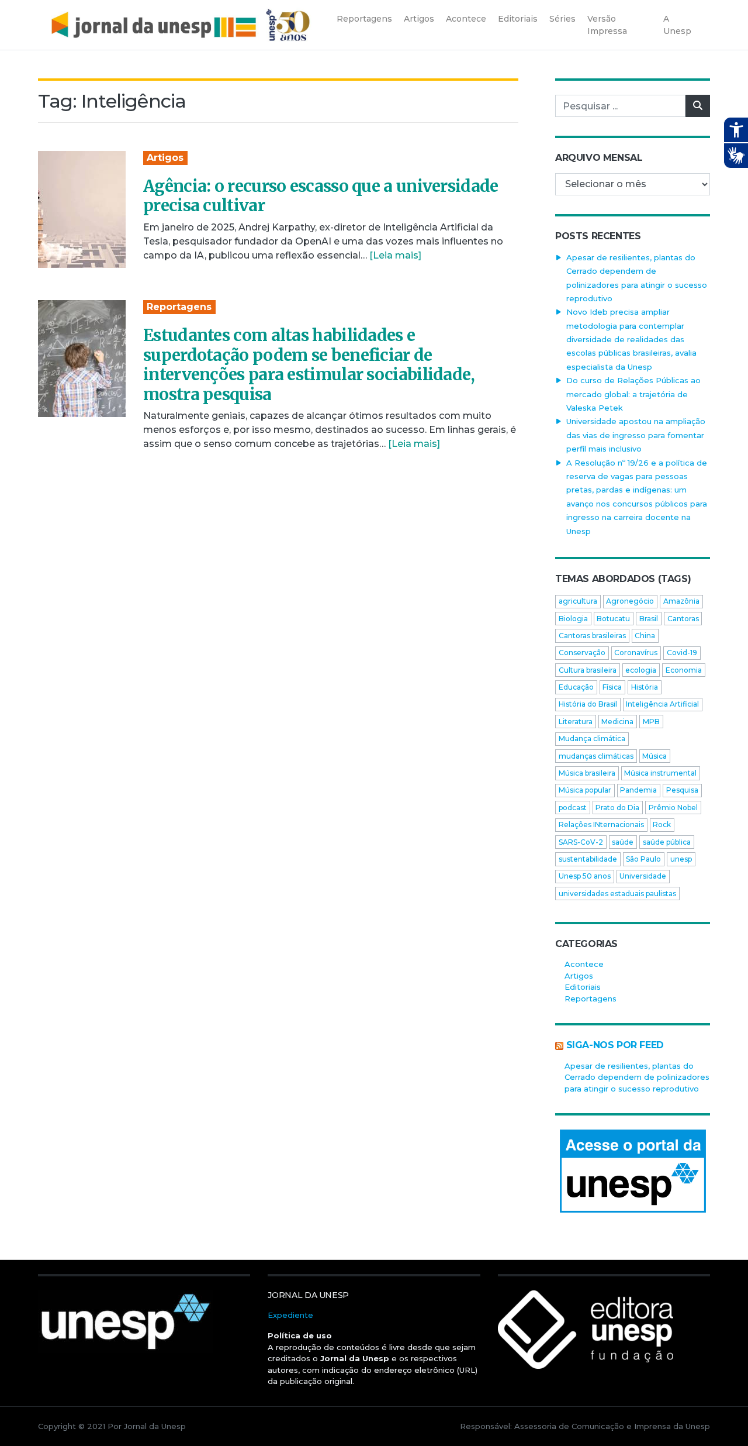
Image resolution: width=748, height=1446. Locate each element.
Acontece (584, 964)
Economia (684, 670)
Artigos (165, 157)
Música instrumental (660, 773)
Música (654, 756)
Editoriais (583, 986)
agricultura (578, 601)
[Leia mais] (395, 255)
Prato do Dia (617, 807)
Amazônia (681, 601)
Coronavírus (635, 652)
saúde (622, 842)
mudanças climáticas (596, 756)
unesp (681, 859)
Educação (576, 687)
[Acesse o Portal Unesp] (632, 1171)
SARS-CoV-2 (581, 842)
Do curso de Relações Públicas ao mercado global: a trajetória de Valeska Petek (633, 394)
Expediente (290, 1315)
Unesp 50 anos (585, 876)
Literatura (576, 721)
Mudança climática (592, 738)
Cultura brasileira (588, 670)
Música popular (585, 790)
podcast (573, 807)
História (644, 687)
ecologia (640, 670)
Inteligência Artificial (662, 704)
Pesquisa (682, 790)
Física (612, 687)
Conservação (582, 652)
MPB (651, 721)
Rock (662, 824)
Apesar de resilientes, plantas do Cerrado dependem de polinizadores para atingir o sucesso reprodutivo (637, 1077)
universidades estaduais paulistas (617, 893)
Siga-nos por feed (615, 1045)
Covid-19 (682, 652)
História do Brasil (588, 704)
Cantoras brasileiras (592, 635)
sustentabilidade (588, 859)
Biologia (573, 618)
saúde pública (667, 842)
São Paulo (643, 859)
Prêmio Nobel (673, 807)
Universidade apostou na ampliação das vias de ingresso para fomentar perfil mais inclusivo (635, 434)
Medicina (617, 721)
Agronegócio (630, 601)
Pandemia (638, 790)
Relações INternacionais (601, 824)
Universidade (642, 876)
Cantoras (683, 618)
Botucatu (613, 618)
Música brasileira (587, 773)
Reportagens (179, 306)
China (645, 635)
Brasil (648, 618)
